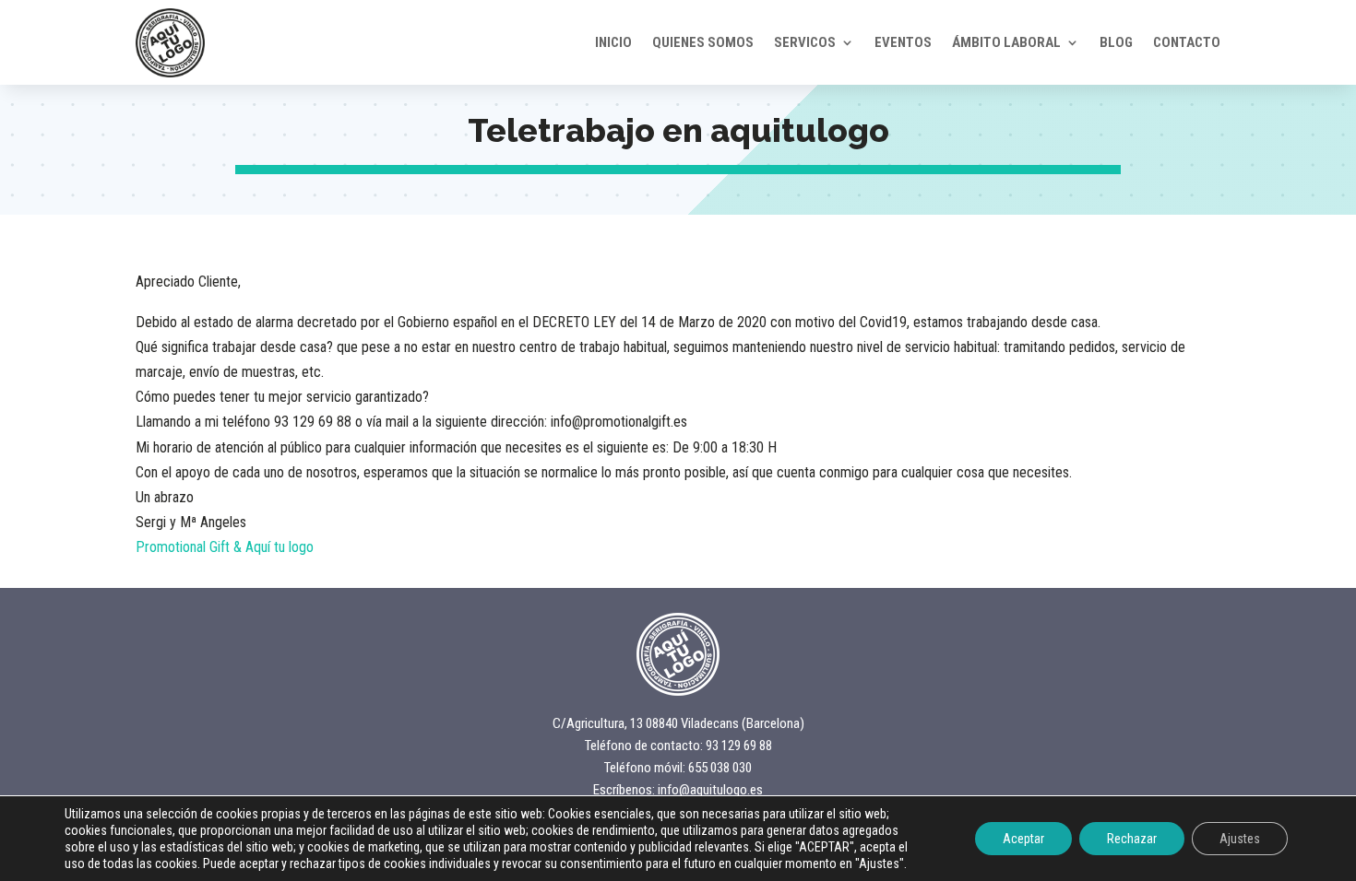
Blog (1116, 42)
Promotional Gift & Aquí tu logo (225, 547)
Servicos (805, 42)
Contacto (1186, 42)
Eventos (903, 42)
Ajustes (1239, 838)
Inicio (613, 42)
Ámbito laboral (1006, 42)
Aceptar (1023, 838)
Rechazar (1132, 838)
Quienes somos (703, 42)
